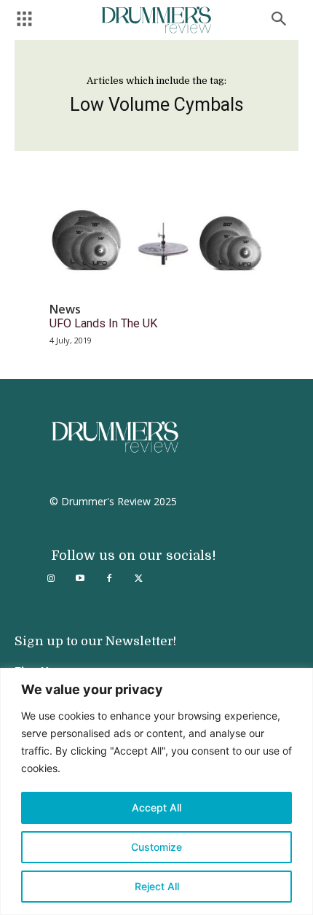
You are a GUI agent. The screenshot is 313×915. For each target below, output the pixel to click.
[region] (156, 791)
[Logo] (156, 20)
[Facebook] (109, 579)
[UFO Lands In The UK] (156, 239)
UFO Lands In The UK (103, 323)
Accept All (156, 807)
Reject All (157, 886)
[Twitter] (138, 579)
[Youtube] (80, 579)
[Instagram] (51, 579)
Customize (156, 847)
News (65, 309)
